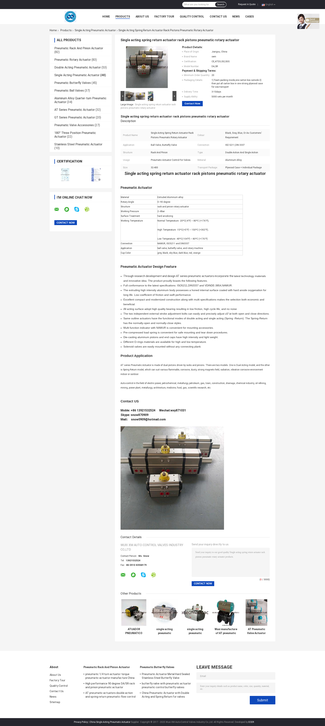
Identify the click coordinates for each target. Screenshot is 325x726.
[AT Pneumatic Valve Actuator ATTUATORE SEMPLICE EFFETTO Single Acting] (256, 612)
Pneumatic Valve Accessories (74, 125)
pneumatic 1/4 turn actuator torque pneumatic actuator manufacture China (110, 676)
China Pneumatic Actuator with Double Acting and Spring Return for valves (165, 694)
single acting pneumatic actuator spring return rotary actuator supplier (195, 631)
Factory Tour (164, 16)
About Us (142, 16)
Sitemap (55, 702)
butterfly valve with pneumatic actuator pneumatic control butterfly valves (166, 685)
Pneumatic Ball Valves (69, 90)
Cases (249, 16)
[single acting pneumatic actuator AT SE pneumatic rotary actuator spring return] (164, 612)
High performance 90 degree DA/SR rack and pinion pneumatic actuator (110, 685)
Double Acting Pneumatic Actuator (77, 67)
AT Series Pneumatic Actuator (74, 110)
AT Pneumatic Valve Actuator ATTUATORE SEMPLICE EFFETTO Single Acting (256, 631)
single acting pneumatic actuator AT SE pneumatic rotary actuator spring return (164, 631)
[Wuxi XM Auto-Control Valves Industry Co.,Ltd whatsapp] (69, 209)
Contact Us (218, 16)
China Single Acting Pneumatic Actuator (110, 722)
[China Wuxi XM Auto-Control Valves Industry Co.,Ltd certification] (65, 174)
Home (106, 16)
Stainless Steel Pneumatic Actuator (78, 144)
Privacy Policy (81, 722)
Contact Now (192, 103)
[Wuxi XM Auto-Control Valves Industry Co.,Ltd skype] (79, 209)
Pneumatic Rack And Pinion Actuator (78, 48)
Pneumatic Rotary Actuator (72, 59)
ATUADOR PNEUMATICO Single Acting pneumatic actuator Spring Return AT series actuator (133, 631)
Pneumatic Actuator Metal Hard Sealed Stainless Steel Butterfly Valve (166, 676)
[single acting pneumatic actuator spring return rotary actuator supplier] (195, 612)
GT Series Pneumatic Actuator (74, 117)
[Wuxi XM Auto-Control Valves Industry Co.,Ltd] (70, 16)
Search (220, 4)
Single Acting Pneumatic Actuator (95, 30)
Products (122, 16)
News (236, 16)
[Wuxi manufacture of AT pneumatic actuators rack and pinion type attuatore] (226, 612)
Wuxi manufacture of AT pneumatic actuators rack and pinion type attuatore (226, 631)
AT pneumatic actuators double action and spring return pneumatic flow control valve (110, 695)
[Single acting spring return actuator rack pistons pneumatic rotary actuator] (147, 68)
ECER (251, 722)
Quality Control (192, 16)
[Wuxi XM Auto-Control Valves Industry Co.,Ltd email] (59, 209)
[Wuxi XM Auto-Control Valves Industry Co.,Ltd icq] (89, 209)
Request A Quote (246, 4)
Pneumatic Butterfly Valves (72, 83)
